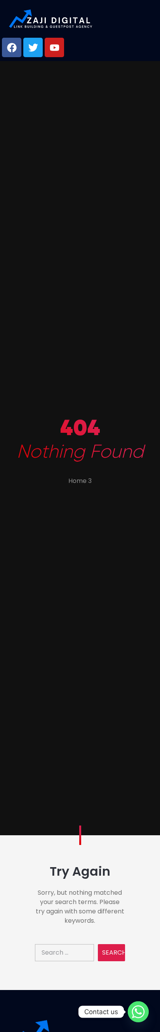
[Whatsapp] (138, 1011)
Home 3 (80, 480)
